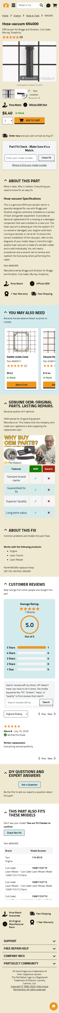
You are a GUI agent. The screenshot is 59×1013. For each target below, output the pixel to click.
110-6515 (37, 857)
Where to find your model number (29, 165)
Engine (17, 15)
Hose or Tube (32, 15)
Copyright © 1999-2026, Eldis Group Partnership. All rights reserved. (29, 988)
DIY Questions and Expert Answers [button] (26, 773)
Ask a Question (30, 784)
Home (5, 15)
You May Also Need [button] (27, 312)
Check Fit (46, 157)
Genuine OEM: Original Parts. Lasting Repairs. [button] (31, 404)
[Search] (41, 5)
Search (46, 702)
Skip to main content (30, 39)
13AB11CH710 (39, 896)
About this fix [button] (22, 530)
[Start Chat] (53, 1006)
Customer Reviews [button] (27, 584)
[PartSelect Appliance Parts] (6, 5)
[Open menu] (13, 5)
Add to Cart (33, 120)
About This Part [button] (24, 181)
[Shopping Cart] (54, 5)
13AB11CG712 (39, 882)
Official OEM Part (38, 104)
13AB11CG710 (39, 868)
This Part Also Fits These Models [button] (27, 813)
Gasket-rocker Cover (17, 356)
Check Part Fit (14, 832)
